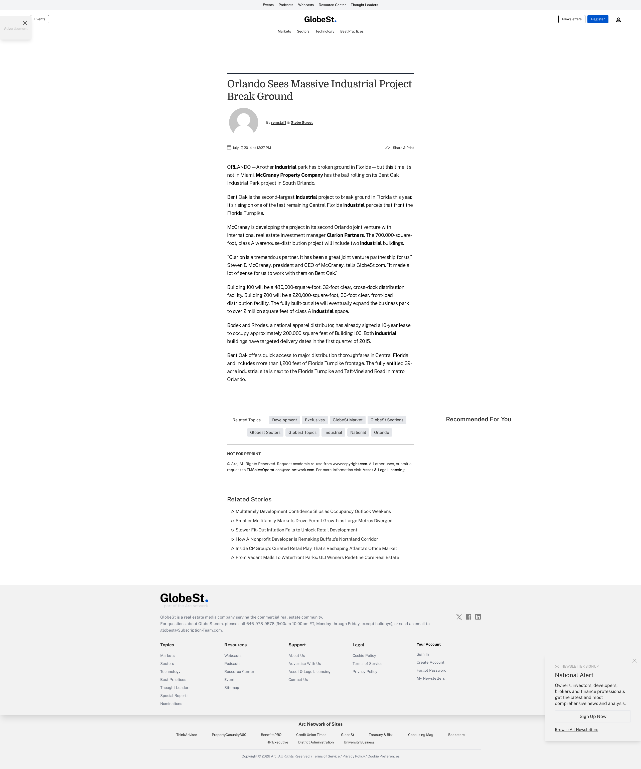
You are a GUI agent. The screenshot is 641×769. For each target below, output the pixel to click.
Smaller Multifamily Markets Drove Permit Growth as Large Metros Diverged (314, 520)
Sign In (423, 654)
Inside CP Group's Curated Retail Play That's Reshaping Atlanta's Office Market (316, 548)
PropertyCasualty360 (229, 735)
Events (268, 5)
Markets (167, 655)
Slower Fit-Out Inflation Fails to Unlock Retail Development (296, 529)
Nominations (171, 703)
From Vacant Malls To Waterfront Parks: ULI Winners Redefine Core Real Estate (317, 557)
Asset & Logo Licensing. (384, 470)
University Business (359, 742)
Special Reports (174, 695)
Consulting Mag (420, 735)
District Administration (316, 742)
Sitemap (231, 687)
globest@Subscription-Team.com (191, 630)
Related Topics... (248, 420)
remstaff (278, 122)
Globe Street (302, 122)
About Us (296, 655)
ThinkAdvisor (186, 735)
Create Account (430, 662)
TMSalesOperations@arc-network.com (280, 470)
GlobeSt (347, 735)
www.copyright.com (350, 464)
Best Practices (173, 679)
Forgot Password (431, 670)
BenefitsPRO (271, 735)
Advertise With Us (304, 663)
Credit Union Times (311, 735)
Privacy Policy (365, 671)
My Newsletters (431, 678)
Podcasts (286, 5)
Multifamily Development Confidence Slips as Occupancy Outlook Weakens (313, 511)
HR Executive (277, 742)
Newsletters (572, 19)
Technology (170, 671)
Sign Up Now (593, 716)
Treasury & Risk (381, 735)
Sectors (167, 663)
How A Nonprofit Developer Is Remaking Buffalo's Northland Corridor (307, 539)
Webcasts (306, 5)
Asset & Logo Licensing (309, 671)
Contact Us (298, 679)
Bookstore (456, 735)
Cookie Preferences (384, 756)
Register (598, 19)
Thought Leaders (364, 5)
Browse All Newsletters (576, 729)
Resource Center (332, 5)
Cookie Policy (364, 655)
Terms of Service (368, 663)
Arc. (274, 756)
